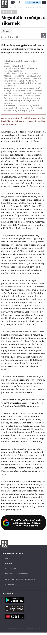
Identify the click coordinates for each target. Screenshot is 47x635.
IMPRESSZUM (10, 569)
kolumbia (39, 7)
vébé (29, 7)
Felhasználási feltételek (16, 574)
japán (14, 7)
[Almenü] (13, 2)
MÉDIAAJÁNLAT (11, 584)
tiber (22, 7)
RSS (6, 558)
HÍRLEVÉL (9, 563)
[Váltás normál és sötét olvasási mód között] (20, 2)
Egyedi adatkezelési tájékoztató (20, 579)
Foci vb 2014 (9, 12)
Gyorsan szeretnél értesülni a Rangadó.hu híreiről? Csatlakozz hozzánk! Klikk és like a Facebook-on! (23, 121)
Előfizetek (33, 2)
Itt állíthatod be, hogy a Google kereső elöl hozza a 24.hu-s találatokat (27, 523)
